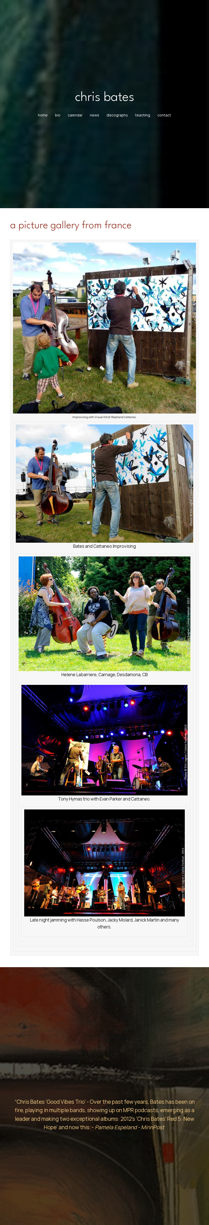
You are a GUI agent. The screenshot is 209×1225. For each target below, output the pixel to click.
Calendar (75, 115)
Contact (164, 115)
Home (43, 115)
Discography (117, 115)
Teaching (142, 115)
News (94, 115)
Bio (57, 115)
